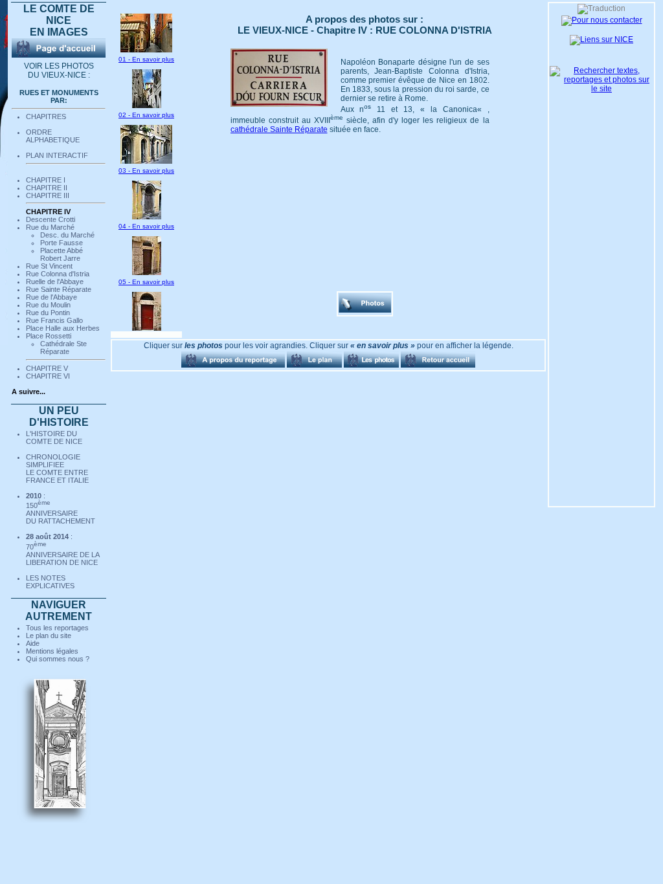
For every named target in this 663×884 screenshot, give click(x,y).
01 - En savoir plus (146, 59)
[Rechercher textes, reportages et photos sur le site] (601, 88)
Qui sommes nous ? (57, 659)
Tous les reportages (57, 628)
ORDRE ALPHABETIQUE (53, 136)
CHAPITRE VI (48, 376)
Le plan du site (48, 635)
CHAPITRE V (47, 368)
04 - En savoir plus (146, 226)
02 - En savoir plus (146, 114)
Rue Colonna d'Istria (57, 274)
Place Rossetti (48, 336)
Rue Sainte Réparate (58, 289)
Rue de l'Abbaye (51, 297)
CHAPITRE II (46, 188)
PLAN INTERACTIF (57, 155)
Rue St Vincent (49, 266)
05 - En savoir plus (146, 281)
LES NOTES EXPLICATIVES (50, 582)
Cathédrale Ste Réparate (63, 347)
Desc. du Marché (67, 235)
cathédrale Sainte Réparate (279, 129)
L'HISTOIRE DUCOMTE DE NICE (54, 437)
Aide (32, 643)
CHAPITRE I (45, 180)
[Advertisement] (176, 441)
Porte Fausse (61, 243)
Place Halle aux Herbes (63, 328)
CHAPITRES (46, 116)
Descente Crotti (50, 219)
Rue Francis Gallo (54, 320)
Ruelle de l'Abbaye (55, 281)
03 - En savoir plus (146, 170)
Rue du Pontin (48, 312)
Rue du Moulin (48, 305)
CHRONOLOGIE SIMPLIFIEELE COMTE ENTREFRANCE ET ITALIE (57, 468)
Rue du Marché (50, 227)
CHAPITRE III (47, 195)
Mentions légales (52, 651)
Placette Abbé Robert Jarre (61, 254)
